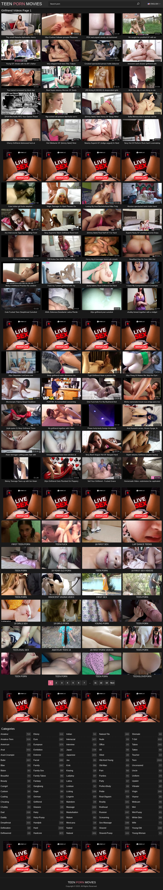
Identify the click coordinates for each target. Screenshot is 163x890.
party (114, 781)
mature (81, 817)
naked (81, 828)
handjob (48, 823)
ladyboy (81, 776)
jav (81, 760)
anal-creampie (15, 755)
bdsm (15, 771)
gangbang (48, 786)
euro (48, 739)
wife (147, 823)
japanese (81, 755)
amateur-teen (15, 739)
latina (81, 781)
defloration (15, 828)
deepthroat (15, 823)
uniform (147, 776)
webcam (147, 802)
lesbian (81, 786)
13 (107, 683)
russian (114, 812)
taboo (147, 744)
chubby (15, 807)
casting (15, 797)
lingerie (81, 797)
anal (15, 750)
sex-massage (114, 823)
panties (114, 776)
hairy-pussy (48, 817)
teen (147, 760)
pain (114, 771)
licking (81, 791)
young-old (147, 828)
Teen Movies (21, 4)
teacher (147, 755)
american (15, 744)
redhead (114, 807)
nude (114, 739)
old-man (114, 765)
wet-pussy (147, 812)
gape (48, 791)
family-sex (48, 771)
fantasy (48, 781)
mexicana (81, 823)
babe (15, 760)
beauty (15, 781)
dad (15, 812)
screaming (114, 817)
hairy (48, 812)
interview (81, 744)
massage (81, 807)
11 (95, 683)
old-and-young (114, 760)
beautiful (15, 776)
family (48, 765)
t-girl (147, 739)
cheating (15, 802)
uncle (147, 771)
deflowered (15, 833)
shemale (147, 734)
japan (81, 750)
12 (101, 683)
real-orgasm (114, 797)
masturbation (81, 812)
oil (114, 750)
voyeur (147, 797)
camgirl (15, 786)
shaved (114, 828)
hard (48, 828)
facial (48, 760)
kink (81, 765)
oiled (114, 755)
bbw (15, 765)
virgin (147, 791)
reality (114, 802)
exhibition (48, 750)
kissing (81, 771)
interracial (81, 739)
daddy (15, 817)
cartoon (15, 791)
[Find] (138, 3)
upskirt (147, 781)
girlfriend (48, 802)
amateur (15, 734)
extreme (48, 755)
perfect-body (114, 786)
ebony (48, 734)
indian (81, 734)
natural (81, 833)
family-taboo (48, 776)
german (48, 797)
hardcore (48, 833)
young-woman (147, 833)
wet (147, 807)
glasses (48, 807)
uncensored (147, 765)
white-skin (147, 817)
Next (112, 683)
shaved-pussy (114, 833)
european (48, 744)
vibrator (147, 786)
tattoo (147, 750)
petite (114, 791)
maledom (81, 802)
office (114, 744)
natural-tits (114, 734)
